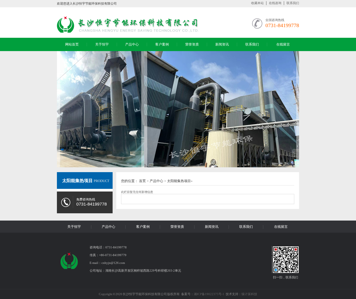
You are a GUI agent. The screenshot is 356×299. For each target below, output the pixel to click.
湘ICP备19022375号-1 (209, 294)
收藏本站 (257, 3)
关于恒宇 (102, 44)
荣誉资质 (192, 44)
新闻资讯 (222, 44)
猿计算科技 (249, 294)
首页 (142, 181)
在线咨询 (275, 3)
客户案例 (162, 44)
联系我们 (292, 3)
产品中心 (132, 44)
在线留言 (283, 44)
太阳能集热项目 (77, 180)
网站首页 (72, 44)
